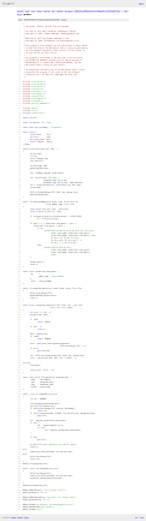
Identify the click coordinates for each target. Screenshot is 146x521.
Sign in (141, 4)
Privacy (20, 517)
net (125, 11)
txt (136, 517)
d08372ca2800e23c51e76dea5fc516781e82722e (97, 11)
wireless (69, 11)
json (142, 517)
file (64, 20)
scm (33, 11)
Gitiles (14, 517)
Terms (26, 517)
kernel (20, 11)
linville (59, 11)
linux (39, 11)
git (53, 11)
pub (27, 11)
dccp (19, 14)
